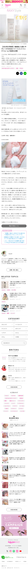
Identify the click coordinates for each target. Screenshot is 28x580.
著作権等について (18, 561)
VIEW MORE (14, 387)
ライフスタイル (14, 411)
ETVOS (21, 68)
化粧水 (8, 290)
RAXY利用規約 (8, 545)
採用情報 (24, 561)
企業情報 (3, 561)
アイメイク (4, 328)
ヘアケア (3, 333)
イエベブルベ (7, 406)
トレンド (13, 313)
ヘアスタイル (20, 403)
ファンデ (6, 411)
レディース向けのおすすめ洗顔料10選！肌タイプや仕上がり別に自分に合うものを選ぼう (14, 241)
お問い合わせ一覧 (10, 567)
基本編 (21, 398)
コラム (3, 337)
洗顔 (17, 68)
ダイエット (13, 408)
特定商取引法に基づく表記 (13, 547)
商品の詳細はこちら (14, 226)
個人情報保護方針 (10, 561)
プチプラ (15, 406)
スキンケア (9, 66)
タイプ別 (13, 290)
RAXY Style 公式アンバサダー (8, 68)
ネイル (17, 333)
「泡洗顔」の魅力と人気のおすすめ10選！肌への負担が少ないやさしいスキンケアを (14, 234)
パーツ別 (21, 406)
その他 (17, 337)
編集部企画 (21, 395)
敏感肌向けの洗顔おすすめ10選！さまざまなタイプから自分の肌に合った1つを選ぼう (14, 237)
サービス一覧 (4, 567)
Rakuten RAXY (8, 5)
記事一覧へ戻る (14, 270)
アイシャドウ (20, 400)
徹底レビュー (12, 400)
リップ (13, 403)
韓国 (8, 313)
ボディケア (18, 328)
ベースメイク (18, 324)
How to (3, 290)
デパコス (21, 408)
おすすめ (13, 395)
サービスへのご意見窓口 (17, 545)
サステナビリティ (17, 567)
